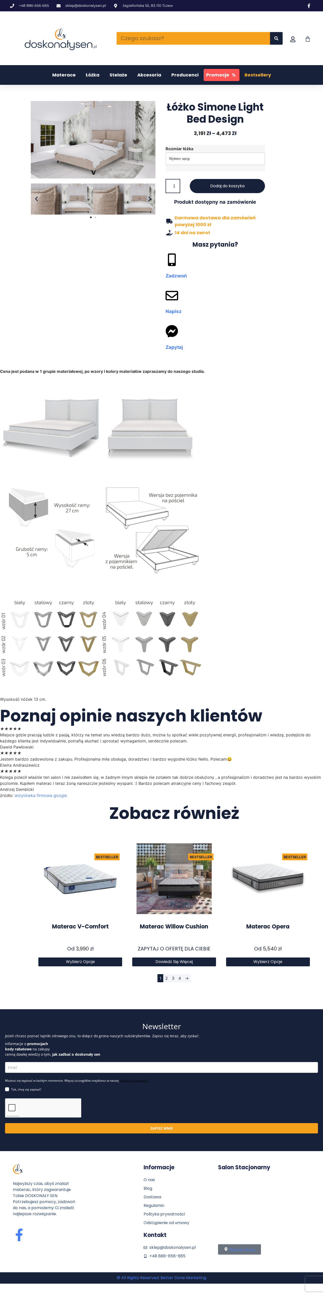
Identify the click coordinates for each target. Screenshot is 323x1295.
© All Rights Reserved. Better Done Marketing (161, 1278)
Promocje (221, 75)
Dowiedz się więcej (174, 962)
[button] (36, 199)
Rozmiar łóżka (179, 148)
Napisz (174, 311)
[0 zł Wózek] (308, 39)
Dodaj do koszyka (227, 186)
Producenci (185, 75)
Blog (148, 1188)
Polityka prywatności (164, 1214)
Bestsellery (258, 75)
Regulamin (154, 1205)
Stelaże (118, 75)
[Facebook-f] (19, 1235)
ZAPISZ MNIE (161, 1128)
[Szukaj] (276, 38)
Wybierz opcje (80, 962)
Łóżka (92, 75)
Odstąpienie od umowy (166, 1223)
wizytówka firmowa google (41, 795)
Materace (64, 75)
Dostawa (152, 1197)
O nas (149, 1180)
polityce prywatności (134, 1080)
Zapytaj (174, 347)
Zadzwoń (176, 276)
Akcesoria (149, 75)
